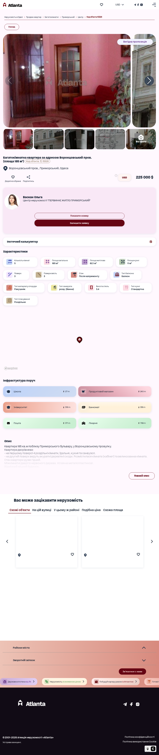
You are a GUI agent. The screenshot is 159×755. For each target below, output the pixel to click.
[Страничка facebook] (131, 705)
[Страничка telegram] (125, 705)
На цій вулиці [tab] (41, 510)
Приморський (49, 168)
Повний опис (141, 475)
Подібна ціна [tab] (91, 510)
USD (124, 177)
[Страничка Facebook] (138, 4)
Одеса (64, 168)
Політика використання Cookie (139, 741)
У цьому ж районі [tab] (66, 510)
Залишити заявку (79, 223)
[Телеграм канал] (135, 5)
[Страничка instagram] (137, 705)
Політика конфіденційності (139, 737)
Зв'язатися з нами (132, 671)
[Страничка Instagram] (141, 4)
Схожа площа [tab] (113, 510)
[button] (79, 340)
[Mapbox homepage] (11, 368)
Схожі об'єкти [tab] (20, 510)
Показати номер (79, 216)
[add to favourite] (101, 5)
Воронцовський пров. (24, 168)
